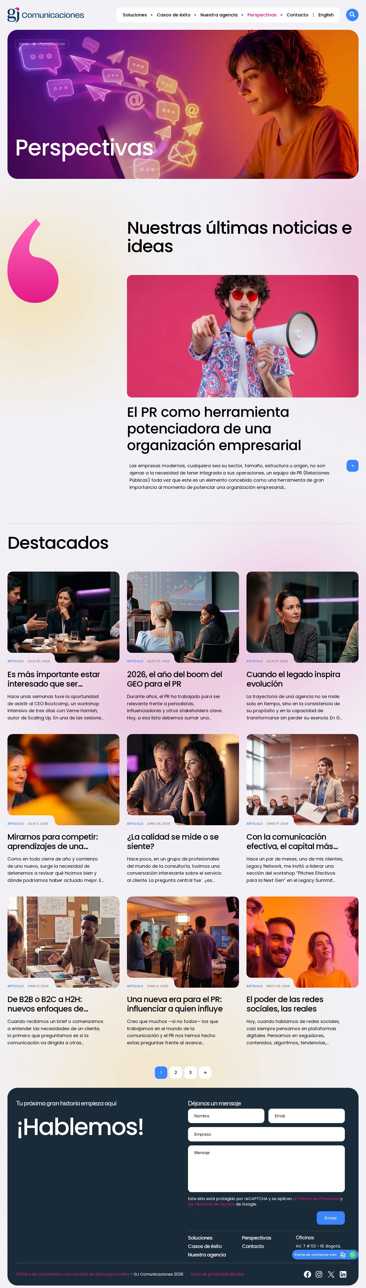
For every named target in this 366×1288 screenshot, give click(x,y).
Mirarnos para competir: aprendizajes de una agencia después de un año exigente (52, 851)
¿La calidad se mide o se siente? (173, 841)
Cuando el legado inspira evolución (293, 679)
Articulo (15, 661)
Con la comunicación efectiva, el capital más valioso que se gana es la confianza (293, 851)
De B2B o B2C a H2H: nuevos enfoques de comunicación (45, 1009)
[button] (353, 466)
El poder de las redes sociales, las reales (284, 1004)
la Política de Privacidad (316, 1199)
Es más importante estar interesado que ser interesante (53, 684)
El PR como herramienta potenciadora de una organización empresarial (214, 428)
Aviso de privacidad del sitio (217, 1274)
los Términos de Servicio (211, 1204)
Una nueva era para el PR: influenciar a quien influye (175, 1004)
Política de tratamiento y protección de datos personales (72, 1274)
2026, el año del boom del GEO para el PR (174, 679)
